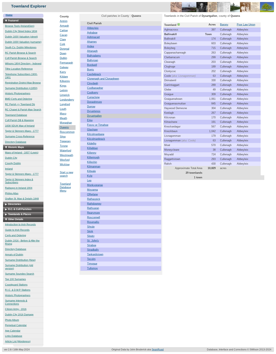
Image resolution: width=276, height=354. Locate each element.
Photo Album (12, 320)
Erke (90, 120)
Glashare (92, 129)
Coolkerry (92, 92)
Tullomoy (92, 268)
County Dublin (13, 163)
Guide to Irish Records (17, 230)
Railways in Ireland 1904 (18, 188)
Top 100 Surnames (15, 279)
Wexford (65, 159)
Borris (90, 69)
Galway (64, 67)
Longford (65, 104)
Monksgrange (95, 185)
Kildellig (91, 143)
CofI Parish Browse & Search (21, 58)
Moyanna (92, 189)
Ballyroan (92, 60)
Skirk (90, 231)
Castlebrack (94, 74)
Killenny (91, 152)
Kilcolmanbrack (96, 138)
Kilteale (91, 171)
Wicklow (65, 164)
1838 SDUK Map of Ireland (20, 125)
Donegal (64, 48)
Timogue (92, 263)
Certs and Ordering (15, 235)
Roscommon (67, 131)
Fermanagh (66, 62)
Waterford (65, 150)
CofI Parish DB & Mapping (19, 120)
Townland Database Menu (65, 187)
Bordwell (92, 64)
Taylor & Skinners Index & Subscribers (19, 181)
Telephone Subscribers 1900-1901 (21, 76)
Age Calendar (12, 330)
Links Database (13, 336)
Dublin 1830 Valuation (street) (21, 36)
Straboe (91, 245)
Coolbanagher (95, 87)
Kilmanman (93, 166)
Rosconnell (93, 217)
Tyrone (64, 145)
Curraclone (93, 97)
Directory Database (15, 142)
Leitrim (64, 90)
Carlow (64, 30)
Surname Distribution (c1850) (21, 88)
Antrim (63, 21)
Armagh (64, 25)
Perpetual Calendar (16, 325)
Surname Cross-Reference (20, 136)
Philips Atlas (11, 193)
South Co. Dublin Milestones (20, 47)
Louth (63, 108)
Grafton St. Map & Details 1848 (22, 198)
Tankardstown (95, 254)
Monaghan (66, 122)
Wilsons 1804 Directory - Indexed (23, 63)
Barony (224, 24)
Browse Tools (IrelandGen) (19, 26)
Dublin (63, 58)
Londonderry (67, 99)
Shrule (91, 226)
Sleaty (91, 235)
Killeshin (92, 162)
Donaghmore (94, 101)
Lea (89, 180)
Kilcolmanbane (95, 134)
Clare (63, 39)
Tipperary (65, 141)
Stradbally (93, 249)
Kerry (63, 72)
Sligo (63, 136)
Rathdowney (94, 203)
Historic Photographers (17, 93)
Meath (63, 118)
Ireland (9, 168)
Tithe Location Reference (19, 68)
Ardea (90, 46)
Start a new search (66, 174)
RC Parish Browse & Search (20, 52)
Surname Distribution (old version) (19, 267)
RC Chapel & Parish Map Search (23, 109)
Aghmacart (93, 37)
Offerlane (92, 194)
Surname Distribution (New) (20, 260)
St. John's (93, 240)
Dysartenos (93, 111)
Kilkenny (65, 81)
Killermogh (93, 157)
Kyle (89, 175)
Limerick (65, 95)
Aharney (92, 41)
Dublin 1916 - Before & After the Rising (22, 242)
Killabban (92, 148)
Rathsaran (93, 208)
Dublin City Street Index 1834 (21, 31)
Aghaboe (92, 32)
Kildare (64, 76)
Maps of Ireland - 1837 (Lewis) (21, 152)
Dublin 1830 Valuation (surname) (23, 42)
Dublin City (11, 158)
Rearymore (93, 212)
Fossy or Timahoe (97, 124)
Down (63, 53)
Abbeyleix (93, 27)
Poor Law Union (246, 24)
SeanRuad (158, 349)
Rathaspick (93, 199)
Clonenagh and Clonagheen (103, 78)
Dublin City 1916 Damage (19, 314)
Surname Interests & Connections (16, 302)
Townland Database (16, 115)
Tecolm (91, 259)
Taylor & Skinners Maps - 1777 (22, 131)
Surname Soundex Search (19, 273)
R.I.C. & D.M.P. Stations (17, 290)
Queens (64, 127)
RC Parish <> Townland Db (20, 104)
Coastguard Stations (16, 284)
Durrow (91, 106)
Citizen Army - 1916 (15, 309)
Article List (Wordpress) (18, 341)
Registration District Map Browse (23, 82)
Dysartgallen (94, 115)
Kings (63, 85)
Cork (62, 44)
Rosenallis (93, 222)
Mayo (63, 113)
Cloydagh (92, 83)
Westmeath (66, 155)
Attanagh (92, 51)
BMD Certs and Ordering (18, 99)
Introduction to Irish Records (20, 224)
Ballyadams (94, 55)
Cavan (63, 35)
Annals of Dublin (14, 254)
